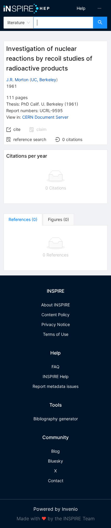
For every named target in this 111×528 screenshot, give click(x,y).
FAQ (55, 366)
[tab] (23, 219)
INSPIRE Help (56, 376)
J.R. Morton (17, 79)
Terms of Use (55, 334)
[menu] (84, 8)
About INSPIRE (55, 304)
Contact (55, 480)
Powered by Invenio (55, 509)
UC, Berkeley (43, 79)
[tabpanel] (55, 248)
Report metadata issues (55, 386)
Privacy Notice (55, 324)
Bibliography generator (55, 418)
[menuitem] (81, 8)
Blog (55, 451)
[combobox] (63, 23)
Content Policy (55, 314)
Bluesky (55, 460)
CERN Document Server (45, 117)
